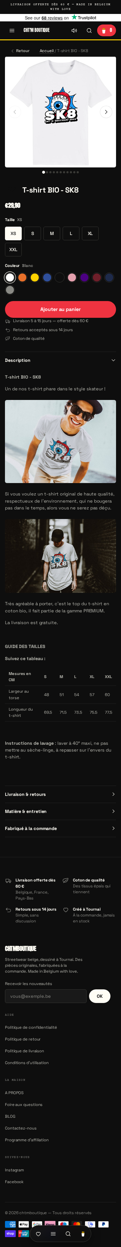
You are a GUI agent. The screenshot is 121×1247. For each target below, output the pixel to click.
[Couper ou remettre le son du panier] (74, 30)
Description (17, 360)
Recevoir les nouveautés (28, 983)
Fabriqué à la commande (31, 828)
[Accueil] (38, 1233)
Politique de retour (23, 1039)
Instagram (14, 1170)
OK (100, 996)
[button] (12, 190)
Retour (22, 50)
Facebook (14, 1181)
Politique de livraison (24, 1051)
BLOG (10, 1116)
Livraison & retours (25, 794)
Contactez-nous (21, 1128)
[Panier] (83, 1233)
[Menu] (12, 30)
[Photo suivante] (106, 112)
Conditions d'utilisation (27, 1062)
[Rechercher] (89, 30)
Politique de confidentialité (31, 1027)
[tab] (43, 172)
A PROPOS (14, 1092)
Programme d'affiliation (27, 1140)
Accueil (47, 50)
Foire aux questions (24, 1104)
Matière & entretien (26, 811)
